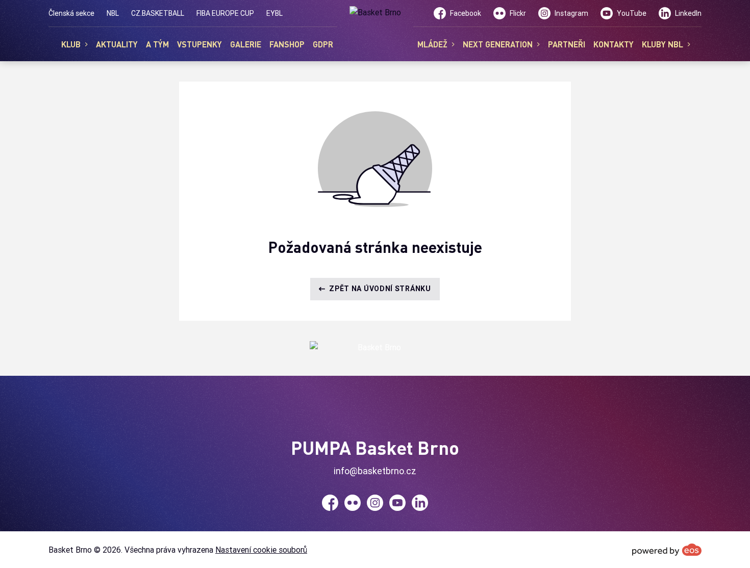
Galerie (245, 44)
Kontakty (613, 44)
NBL (113, 13)
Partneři (566, 44)
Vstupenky (199, 44)
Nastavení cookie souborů (261, 550)
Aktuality (117, 44)
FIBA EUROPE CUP (225, 13)
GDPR (323, 44)
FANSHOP (287, 44)
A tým (157, 44)
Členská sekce (71, 13)
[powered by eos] (667, 550)
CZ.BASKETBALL (157, 13)
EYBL (274, 13)
